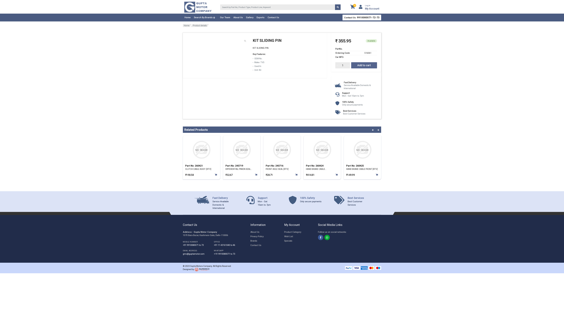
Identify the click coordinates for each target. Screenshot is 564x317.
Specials (288, 241)
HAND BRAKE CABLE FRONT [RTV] (362, 169)
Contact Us (273, 17)
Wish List (288, 236)
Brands (253, 241)
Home (187, 17)
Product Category (292, 232)
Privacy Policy (257, 236)
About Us (238, 17)
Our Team (225, 17)
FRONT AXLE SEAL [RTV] (277, 169)
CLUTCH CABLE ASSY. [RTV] (198, 169)
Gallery (249, 17)
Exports (260, 17)
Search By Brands (203, 17)
